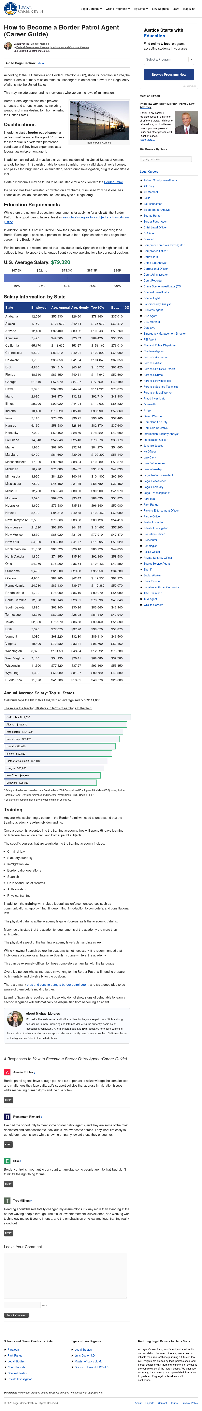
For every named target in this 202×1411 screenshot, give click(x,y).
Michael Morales (40, 43)
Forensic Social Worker (158, 392)
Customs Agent (153, 310)
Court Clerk (151, 257)
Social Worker (152, 575)
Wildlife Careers (153, 605)
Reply (8, 1100)
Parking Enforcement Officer (161, 510)
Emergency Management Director (165, 333)
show (40, 63)
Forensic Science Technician (161, 386)
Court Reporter (153, 280)
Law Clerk (150, 457)
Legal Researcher (155, 481)
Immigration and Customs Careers (69, 47)
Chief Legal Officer (155, 227)
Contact (162, 1403)
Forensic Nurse (153, 375)
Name (44, 1305)
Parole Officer (152, 516)
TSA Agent (150, 599)
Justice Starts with (163, 33)
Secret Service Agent (157, 563)
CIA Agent (150, 233)
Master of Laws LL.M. (88, 1361)
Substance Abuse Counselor (161, 587)
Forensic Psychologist (157, 381)
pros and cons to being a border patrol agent (57, 984)
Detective (149, 328)
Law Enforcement (155, 463)
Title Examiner (153, 593)
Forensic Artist (153, 363)
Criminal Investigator (156, 292)
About (138, 1403)
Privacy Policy (189, 1403)
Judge (147, 410)
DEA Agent (150, 316)
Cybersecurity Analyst (157, 304)
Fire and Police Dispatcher (160, 345)
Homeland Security (155, 422)
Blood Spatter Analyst (157, 210)
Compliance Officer (155, 251)
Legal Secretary (153, 487)
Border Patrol (113, 182)
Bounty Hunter (153, 215)
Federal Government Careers (32, 47)
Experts (149, 1403)
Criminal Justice (17, 1373)
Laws (176, 9)
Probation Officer (154, 534)
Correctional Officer (156, 269)
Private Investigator (156, 528)
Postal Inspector (154, 522)
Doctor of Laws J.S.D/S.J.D (91, 1367)
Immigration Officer (155, 440)
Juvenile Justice (153, 445)
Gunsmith (150, 404)
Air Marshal (151, 192)
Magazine (189, 9)
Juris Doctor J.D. (85, 1355)
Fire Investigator (154, 351)
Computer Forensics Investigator (164, 245)
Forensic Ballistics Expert (159, 369)
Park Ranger (151, 504)
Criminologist (152, 298)
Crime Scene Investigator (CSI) (163, 286)
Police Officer (152, 552)
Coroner (149, 239)
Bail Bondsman (153, 204)
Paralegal (149, 499)
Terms (174, 1403)
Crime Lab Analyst (155, 263)
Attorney (149, 186)
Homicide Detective (156, 428)
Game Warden (153, 416)
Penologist (150, 546)
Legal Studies (16, 1361)
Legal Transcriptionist (157, 493)
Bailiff (147, 198)
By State (139, 9)
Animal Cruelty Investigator (160, 180)
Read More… (147, 139)
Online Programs (116, 9)
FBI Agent (150, 339)
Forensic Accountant (156, 357)
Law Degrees (160, 9)
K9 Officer (150, 451)
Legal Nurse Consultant (158, 475)
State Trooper (152, 581)
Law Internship (153, 469)
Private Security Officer (158, 558)
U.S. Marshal (152, 322)
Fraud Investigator (155, 398)
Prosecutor (150, 540)
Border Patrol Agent (156, 221)
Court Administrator (156, 274)
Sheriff (148, 569)
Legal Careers (90, 9)
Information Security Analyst (161, 434)
